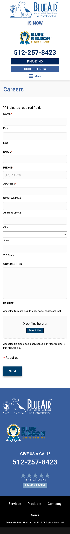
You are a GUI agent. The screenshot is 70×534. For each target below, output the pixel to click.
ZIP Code (8, 255)
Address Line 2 (12, 212)
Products (34, 504)
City (5, 227)
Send (12, 371)
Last (5, 143)
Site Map (27, 522)
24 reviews (39, 479)
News (35, 515)
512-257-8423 (35, 462)
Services (14, 504)
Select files (35, 330)
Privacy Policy (13, 522)
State (6, 240)
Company (55, 504)
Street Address (12, 197)
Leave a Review (35, 485)
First (5, 128)
